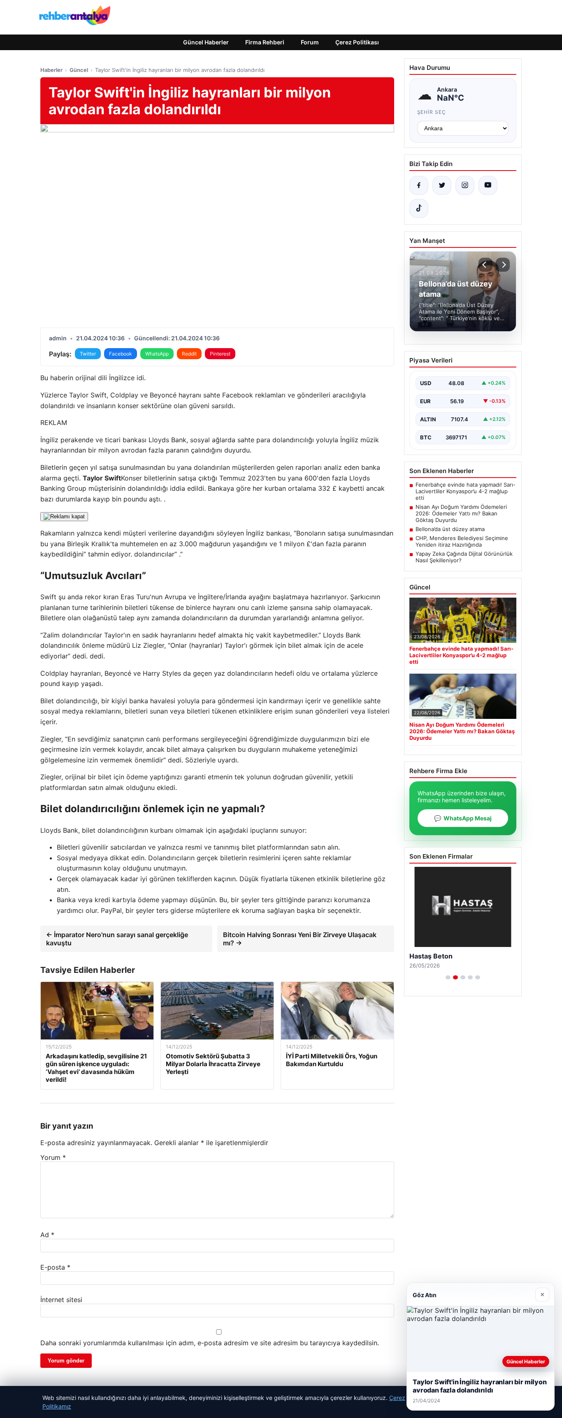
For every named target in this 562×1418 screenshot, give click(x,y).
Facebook (120, 354)
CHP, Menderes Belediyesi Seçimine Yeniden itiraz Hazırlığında (462, 541)
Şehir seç (431, 112)
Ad (47, 1235)
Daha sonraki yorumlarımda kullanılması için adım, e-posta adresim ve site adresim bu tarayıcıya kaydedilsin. (209, 1343)
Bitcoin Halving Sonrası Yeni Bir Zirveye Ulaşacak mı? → (299, 939)
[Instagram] (464, 185)
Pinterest (220, 354)
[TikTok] (418, 208)
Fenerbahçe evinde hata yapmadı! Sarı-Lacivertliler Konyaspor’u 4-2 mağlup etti (466, 491)
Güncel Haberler (206, 42)
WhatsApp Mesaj (463, 818)
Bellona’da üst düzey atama (450, 529)
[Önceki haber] (485, 265)
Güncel (79, 70)
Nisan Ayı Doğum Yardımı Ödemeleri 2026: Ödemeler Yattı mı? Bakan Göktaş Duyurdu (461, 513)
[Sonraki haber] (503, 265)
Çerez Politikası (357, 42)
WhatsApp (157, 354)
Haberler (51, 70)
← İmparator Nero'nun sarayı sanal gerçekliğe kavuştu (117, 939)
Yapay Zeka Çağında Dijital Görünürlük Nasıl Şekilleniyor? (464, 557)
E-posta (55, 1267)
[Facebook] (418, 185)
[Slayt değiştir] (448, 977)
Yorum (53, 1157)
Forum (310, 42)
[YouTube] (487, 185)
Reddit (189, 354)
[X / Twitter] (441, 185)
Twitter (88, 354)
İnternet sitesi (61, 1300)
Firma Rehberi (264, 42)
